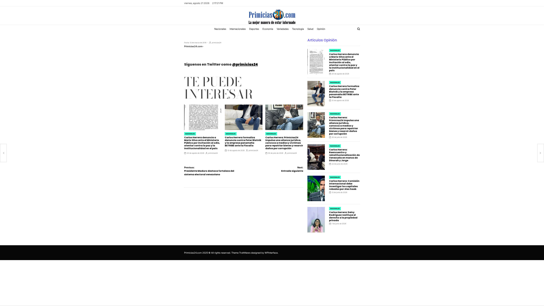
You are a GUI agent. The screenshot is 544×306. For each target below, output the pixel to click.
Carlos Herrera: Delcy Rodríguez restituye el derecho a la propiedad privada (343, 216)
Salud (310, 28)
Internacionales (238, 28)
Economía (268, 28)
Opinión (321, 28)
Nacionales (220, 28)
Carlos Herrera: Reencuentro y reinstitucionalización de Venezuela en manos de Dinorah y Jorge (344, 155)
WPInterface (271, 252)
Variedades (283, 28)
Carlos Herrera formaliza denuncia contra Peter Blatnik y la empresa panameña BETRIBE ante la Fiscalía (243, 141)
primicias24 (216, 43)
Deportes (254, 28)
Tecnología (298, 28)
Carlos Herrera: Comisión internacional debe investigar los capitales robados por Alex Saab (344, 185)
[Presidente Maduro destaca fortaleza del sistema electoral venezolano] (3, 153)
